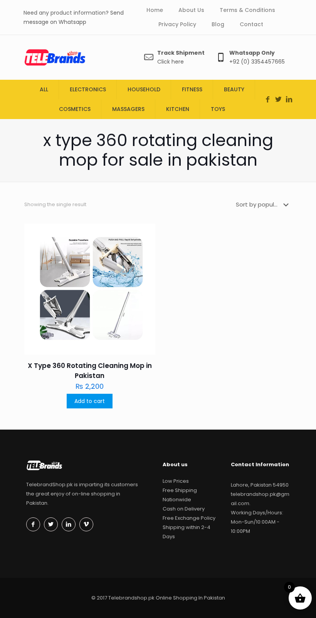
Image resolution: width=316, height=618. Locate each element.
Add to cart (89, 401)
